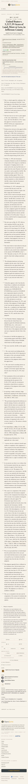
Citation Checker (5, 757)
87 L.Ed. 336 (19, 428)
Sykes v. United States (13, 541)
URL (4, 648)
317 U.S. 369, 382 (13, 545)
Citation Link (13, 648)
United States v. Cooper (10, 430)
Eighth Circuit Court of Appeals (14, 33)
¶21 (3, 462)
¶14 (3, 364)
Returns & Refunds (5, 778)
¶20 (3, 443)
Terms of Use (21, 778)
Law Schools (4, 750)
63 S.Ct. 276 (12, 428)
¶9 (3, 282)
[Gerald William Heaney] (2, 681)
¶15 (3, 375)
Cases (2, 741)
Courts (2, 748)
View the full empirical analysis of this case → (11, 76)
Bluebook (22, 648)
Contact (22, 776)
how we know (8, 51)
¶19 (3, 437)
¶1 (3, 100)
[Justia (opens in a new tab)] (17, 736)
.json (8, 709)
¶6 (3, 221)
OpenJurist (3, 14)
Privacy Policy (4, 780)
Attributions (14, 778)
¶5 (3, 186)
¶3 (3, 128)
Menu (4, 8)
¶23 (3, 550)
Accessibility (14, 776)
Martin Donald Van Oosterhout (11, 676)
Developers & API (5, 762)
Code (2, 743)
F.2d (13, 14)
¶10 (3, 318)
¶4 (3, 158)
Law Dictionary (4, 744)
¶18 (3, 426)
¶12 (3, 345)
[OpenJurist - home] (14, 5)
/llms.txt (3, 764)
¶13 (3, 351)
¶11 (3, 336)
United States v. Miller (11, 44)
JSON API (3, 766)
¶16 (3, 391)
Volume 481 (9, 14)
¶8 (3, 261)
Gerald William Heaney (10, 680)
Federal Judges (4, 746)
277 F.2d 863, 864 (21, 430)
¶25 (3, 593)
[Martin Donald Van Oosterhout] (2, 677)
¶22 (3, 490)
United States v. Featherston (11, 395)
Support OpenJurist (14, 770)
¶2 (3, 115)
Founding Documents (6, 753)
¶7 (3, 245)
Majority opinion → (8, 678)
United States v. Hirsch (18, 433)
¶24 (3, 564)
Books (2, 755)
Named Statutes (5, 752)
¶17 (3, 400)
